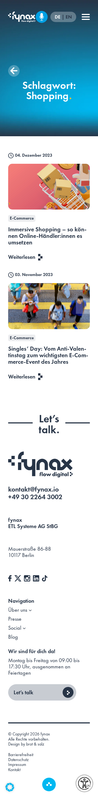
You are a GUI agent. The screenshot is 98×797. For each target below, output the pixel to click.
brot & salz (35, 744)
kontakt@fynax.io (33, 489)
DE (58, 17)
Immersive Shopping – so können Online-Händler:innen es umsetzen (47, 235)
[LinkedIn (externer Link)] (36, 577)
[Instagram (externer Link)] (27, 577)
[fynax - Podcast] (42, 17)
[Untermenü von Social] (24, 628)
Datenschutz (18, 759)
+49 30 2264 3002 (35, 496)
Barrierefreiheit (20, 754)
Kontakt (14, 769)
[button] (14, 71)
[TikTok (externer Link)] (44, 577)
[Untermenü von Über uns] (30, 610)
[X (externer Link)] (17, 577)
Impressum (17, 764)
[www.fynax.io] (21, 16)
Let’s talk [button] (23, 692)
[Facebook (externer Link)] (10, 577)
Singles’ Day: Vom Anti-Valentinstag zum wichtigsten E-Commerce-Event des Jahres (48, 355)
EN (69, 17)
